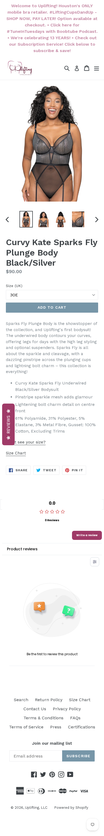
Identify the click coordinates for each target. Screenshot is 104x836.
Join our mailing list (52, 743)
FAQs (75, 717)
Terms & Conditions (43, 717)
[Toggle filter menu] (94, 561)
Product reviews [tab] (22, 549)
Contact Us (34, 708)
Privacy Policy (67, 708)
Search (21, 699)
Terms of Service (26, 726)
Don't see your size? (26, 442)
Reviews (8, 424)
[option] (26, 219)
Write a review (87, 535)
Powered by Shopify (71, 808)
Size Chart (16, 453)
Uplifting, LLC (36, 808)
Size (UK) (14, 286)
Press (55, 726)
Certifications (81, 726)
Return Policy (48, 699)
